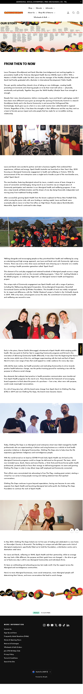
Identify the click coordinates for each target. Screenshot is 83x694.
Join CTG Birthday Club (12, 651)
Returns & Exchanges (11, 643)
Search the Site (9, 662)
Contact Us (7, 629)
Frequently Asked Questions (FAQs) (16, 636)
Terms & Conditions (11, 658)
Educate (39, 8)
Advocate (49, 8)
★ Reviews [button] (79, 349)
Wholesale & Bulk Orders (13, 647)
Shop (30, 8)
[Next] (77, 530)
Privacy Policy (9, 654)
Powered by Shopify (41, 677)
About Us (31, 12)
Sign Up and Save (10, 633)
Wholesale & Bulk (41, 17)
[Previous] (72, 530)
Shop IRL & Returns (46, 12)
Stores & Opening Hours (12, 640)
